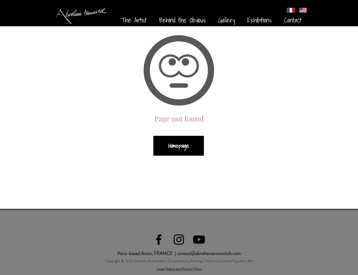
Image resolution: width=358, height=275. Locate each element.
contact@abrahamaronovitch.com (209, 253)
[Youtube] (199, 239)
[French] (289, 10)
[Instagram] (179, 239)
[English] (301, 10)
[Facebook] (159, 239)
